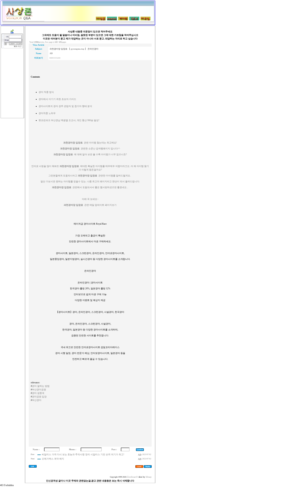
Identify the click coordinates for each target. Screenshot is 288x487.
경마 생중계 (38, 393)
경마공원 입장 (39, 396)
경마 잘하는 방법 (41, 386)
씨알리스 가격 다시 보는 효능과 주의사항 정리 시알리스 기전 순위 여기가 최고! (83, 454)
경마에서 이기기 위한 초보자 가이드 (57, 99)
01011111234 (55, 58)
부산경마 (36, 400)
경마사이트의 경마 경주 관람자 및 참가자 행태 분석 (65, 106)
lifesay (149, 477)
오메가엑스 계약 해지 (53, 458)
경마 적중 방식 (46, 92)
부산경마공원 (39, 389)
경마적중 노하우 (47, 113)
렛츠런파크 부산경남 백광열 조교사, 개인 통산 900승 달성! (69, 120)
